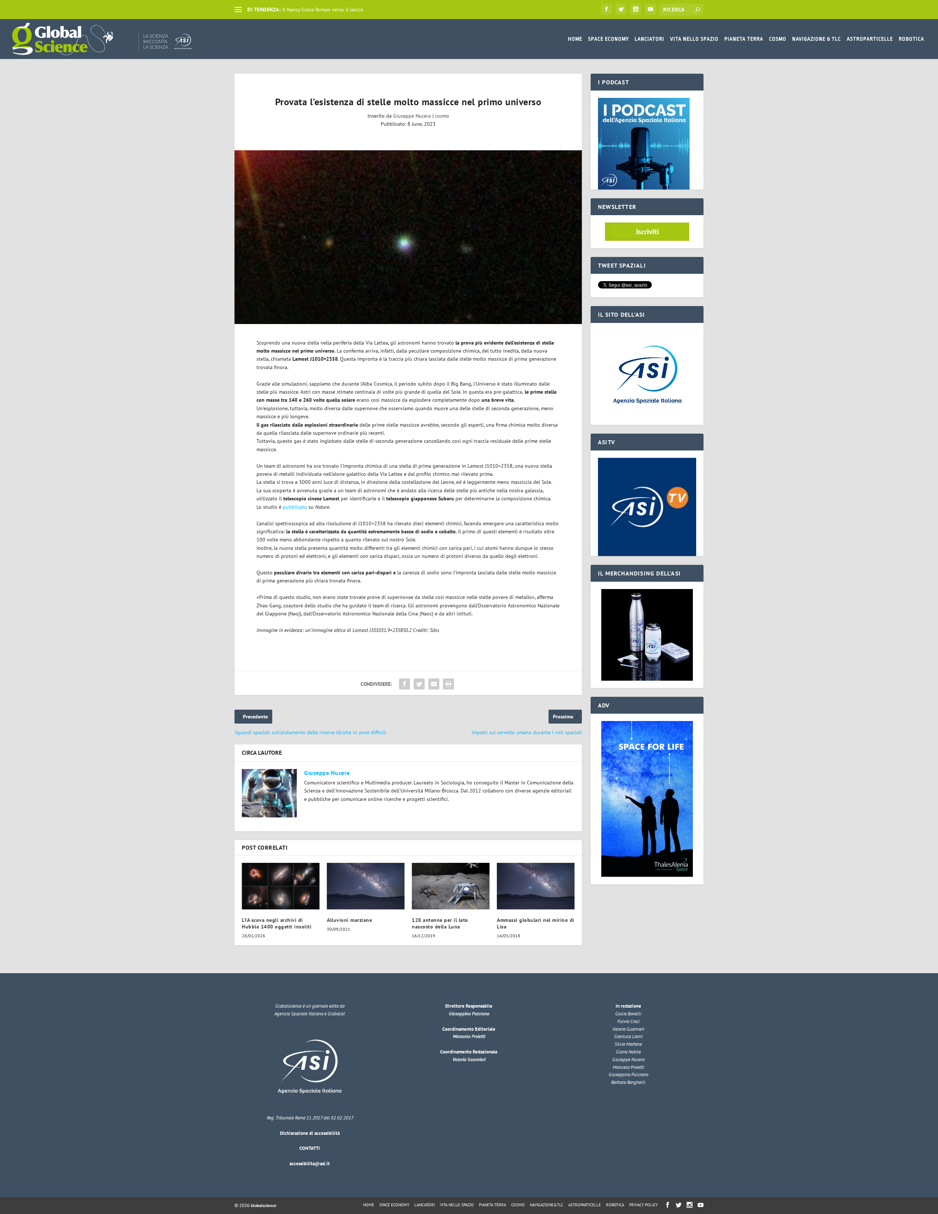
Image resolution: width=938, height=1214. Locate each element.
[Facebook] (606, 9)
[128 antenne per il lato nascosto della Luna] (451, 886)
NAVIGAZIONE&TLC (546, 1204)
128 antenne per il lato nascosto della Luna (440, 923)
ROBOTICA (911, 39)
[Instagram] (635, 9)
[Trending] (238, 9)
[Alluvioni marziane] (366, 886)
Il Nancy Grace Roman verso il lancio (322, 9)
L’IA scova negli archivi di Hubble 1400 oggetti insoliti (276, 923)
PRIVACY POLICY (643, 1204)
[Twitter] (621, 9)
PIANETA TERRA (743, 39)
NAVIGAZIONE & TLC (816, 39)
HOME (575, 39)
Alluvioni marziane (349, 920)
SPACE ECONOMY (608, 39)
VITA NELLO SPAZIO (694, 39)
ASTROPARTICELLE (870, 39)
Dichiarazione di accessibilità (310, 1133)
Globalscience (263, 1205)
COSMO (777, 39)
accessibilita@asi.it (309, 1163)
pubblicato (295, 507)
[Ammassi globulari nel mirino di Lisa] (536, 886)
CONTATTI (309, 1148)
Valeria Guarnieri (469, 1059)
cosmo (442, 116)
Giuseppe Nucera (412, 116)
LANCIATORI (649, 39)
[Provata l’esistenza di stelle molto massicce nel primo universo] (408, 237)
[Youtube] (650, 9)
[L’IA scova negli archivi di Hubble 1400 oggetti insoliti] (281, 886)
